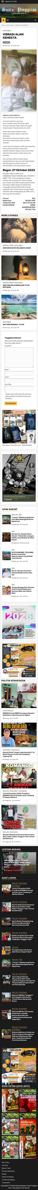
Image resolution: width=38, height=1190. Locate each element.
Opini (20, 514)
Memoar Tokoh (6, 1168)
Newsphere (16, 1188)
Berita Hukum (7, 750)
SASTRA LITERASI (8, 245)
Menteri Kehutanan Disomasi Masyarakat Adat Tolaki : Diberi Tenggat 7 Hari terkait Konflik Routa (19, 836)
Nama (7, 369)
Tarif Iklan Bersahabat (8, 1180)
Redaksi (4, 1174)
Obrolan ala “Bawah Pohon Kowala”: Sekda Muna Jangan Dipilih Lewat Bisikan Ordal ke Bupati (23, 537)
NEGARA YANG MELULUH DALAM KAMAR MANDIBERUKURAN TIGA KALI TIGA (28, 203)
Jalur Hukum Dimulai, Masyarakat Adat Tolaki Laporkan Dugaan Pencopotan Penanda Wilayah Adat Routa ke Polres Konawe (23, 980)
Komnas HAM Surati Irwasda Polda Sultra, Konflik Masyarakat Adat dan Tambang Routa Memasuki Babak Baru (22, 1015)
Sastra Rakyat (7, 30)
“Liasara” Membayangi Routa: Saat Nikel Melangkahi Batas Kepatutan (23, 519)
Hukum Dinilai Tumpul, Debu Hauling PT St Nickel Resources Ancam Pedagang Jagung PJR (19, 754)
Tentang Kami (6, 1182)
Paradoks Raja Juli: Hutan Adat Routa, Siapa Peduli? (22, 951)
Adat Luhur (15, 514)
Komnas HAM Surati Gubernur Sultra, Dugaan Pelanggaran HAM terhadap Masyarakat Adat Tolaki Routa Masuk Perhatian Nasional (23, 1036)
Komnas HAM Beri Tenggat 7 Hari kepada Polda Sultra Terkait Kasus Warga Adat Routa (22, 998)
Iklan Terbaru (5, 1162)
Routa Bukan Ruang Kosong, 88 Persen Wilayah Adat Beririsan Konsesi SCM (22, 923)
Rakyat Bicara (15, 750)
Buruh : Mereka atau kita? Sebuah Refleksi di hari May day (22, 573)
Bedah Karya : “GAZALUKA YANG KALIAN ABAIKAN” (9, 201)
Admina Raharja (25, 543)
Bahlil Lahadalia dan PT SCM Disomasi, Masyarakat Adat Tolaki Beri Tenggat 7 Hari (22, 937)
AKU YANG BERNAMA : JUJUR (13, 324)
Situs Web (8, 384)
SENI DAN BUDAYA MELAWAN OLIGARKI (17, 248)
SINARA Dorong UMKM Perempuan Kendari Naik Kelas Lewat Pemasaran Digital (18, 714)
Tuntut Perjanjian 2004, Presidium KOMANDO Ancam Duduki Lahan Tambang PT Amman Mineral (18, 795)
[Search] (35, 20)
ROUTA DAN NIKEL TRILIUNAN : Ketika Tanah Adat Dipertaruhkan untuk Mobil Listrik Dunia (23, 555)
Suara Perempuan (8, 710)
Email (7, 377)
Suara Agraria (23, 791)
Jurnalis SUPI (15, 45)
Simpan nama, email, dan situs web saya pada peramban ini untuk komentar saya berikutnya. (18, 396)
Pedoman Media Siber (8, 1171)
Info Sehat (5, 1165)
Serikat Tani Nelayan (8, 1177)
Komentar (8, 346)
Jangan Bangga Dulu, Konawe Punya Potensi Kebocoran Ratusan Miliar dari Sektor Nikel (23, 590)
